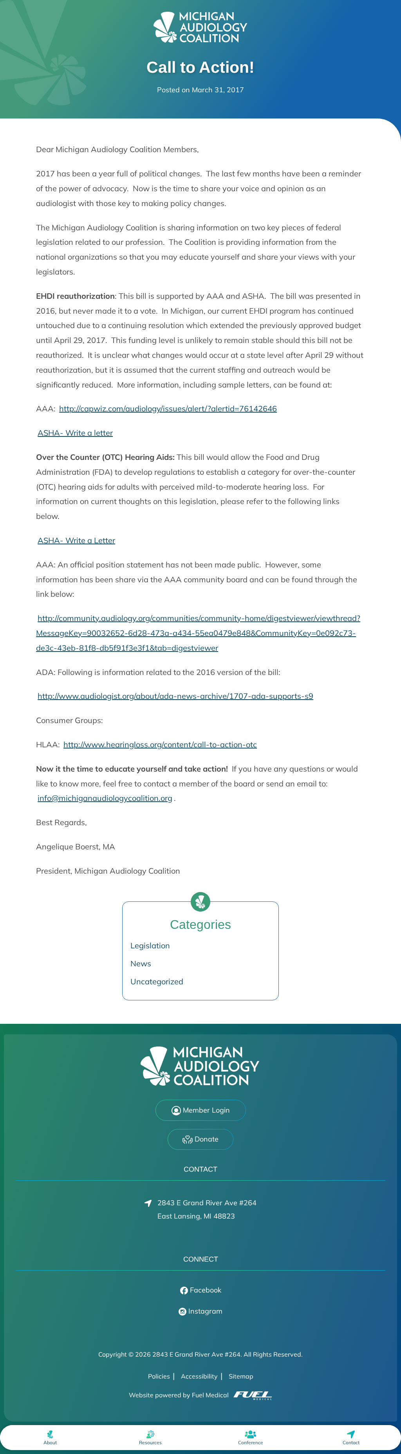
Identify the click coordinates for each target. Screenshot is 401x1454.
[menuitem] (50, 1437)
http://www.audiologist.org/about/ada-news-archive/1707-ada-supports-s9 (175, 696)
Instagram (204, 1311)
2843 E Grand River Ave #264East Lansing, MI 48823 (206, 1209)
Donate (206, 1138)
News (140, 963)
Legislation (150, 945)
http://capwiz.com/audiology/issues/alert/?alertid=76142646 (168, 408)
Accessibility (199, 1376)
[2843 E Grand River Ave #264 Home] (200, 27)
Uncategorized (156, 981)
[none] (50, 1437)
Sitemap (241, 1376)
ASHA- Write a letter (75, 433)
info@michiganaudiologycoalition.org (105, 798)
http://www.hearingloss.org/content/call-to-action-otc (160, 744)
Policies (159, 1376)
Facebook (204, 1289)
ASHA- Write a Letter (76, 540)
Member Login (205, 1110)
